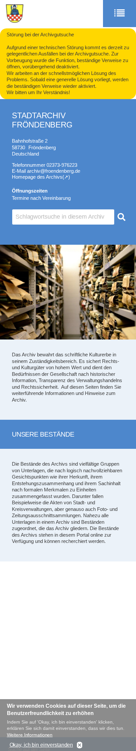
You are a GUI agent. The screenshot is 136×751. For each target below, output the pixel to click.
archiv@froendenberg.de (53, 171)
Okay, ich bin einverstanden (41, 745)
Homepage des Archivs (37, 177)
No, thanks (79, 745)
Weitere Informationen (30, 734)
